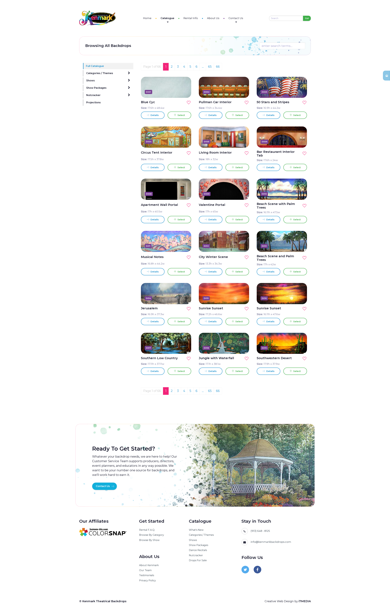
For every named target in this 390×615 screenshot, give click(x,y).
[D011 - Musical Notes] (185, 246)
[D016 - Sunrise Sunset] (301, 298)
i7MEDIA (305, 601)
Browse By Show (149, 540)
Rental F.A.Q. (147, 529)
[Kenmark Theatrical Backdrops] (97, 18)
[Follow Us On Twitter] (245, 569)
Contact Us (236, 18)
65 (210, 66)
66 (218, 66)
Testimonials (146, 575)
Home (147, 18)
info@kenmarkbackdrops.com (271, 541)
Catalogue (167, 18)
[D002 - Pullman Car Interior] (243, 92)
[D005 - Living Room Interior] (243, 142)
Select (180, 115)
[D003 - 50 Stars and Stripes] (301, 92)
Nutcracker (93, 95)
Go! (307, 18)
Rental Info (190, 18)
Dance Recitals (198, 550)
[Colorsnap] (105, 532)
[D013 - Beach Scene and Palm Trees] (301, 246)
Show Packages (96, 87)
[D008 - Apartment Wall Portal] (185, 194)
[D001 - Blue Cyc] (185, 92)
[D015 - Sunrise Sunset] (243, 298)
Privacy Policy (147, 580)
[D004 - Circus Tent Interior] (185, 142)
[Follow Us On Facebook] (257, 569)
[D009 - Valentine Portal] (243, 194)
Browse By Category (151, 534)
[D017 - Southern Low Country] (185, 348)
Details (154, 115)
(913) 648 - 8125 (260, 530)
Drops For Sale (198, 560)
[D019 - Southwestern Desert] (301, 348)
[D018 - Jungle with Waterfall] (243, 348)
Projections (93, 102)
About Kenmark (149, 565)
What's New (196, 529)
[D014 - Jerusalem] (185, 298)
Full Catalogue (95, 66)
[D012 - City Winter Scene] (243, 246)
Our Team (145, 570)
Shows (90, 80)
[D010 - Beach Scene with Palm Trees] (301, 194)
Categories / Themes (99, 73)
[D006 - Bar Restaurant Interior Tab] (301, 142)
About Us (213, 18)
